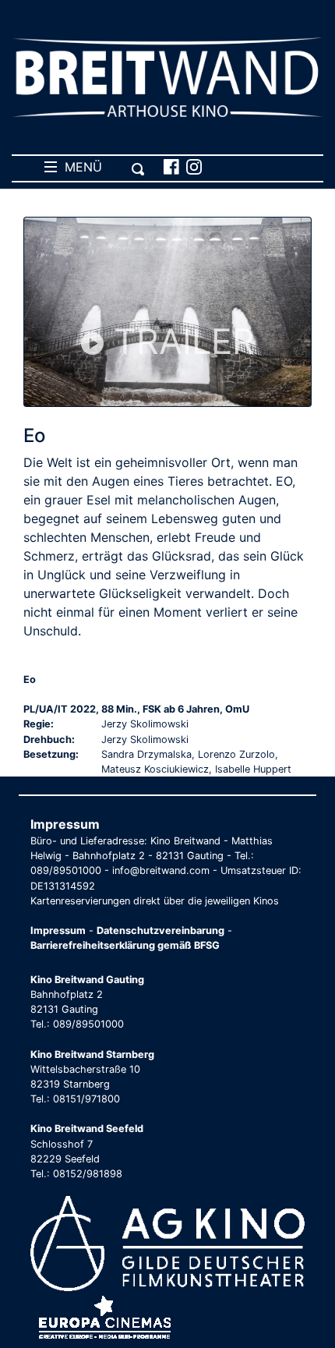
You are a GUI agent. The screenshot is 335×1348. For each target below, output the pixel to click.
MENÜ (79, 167)
